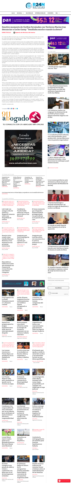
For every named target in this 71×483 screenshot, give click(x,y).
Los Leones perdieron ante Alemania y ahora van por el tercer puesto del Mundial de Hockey (58, 182)
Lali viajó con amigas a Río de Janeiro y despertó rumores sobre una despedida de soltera (8, 214)
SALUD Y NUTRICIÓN (37, 361)
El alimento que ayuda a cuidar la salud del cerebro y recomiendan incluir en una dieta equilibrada (38, 355)
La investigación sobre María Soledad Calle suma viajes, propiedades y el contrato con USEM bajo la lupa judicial (38, 383)
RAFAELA (19, 13)
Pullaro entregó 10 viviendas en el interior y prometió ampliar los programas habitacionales (38, 411)
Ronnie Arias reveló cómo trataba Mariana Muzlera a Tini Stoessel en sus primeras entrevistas (7, 241)
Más (57, 13)
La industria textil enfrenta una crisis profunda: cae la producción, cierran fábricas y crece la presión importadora (58, 137)
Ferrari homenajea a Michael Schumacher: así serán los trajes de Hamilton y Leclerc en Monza (58, 205)
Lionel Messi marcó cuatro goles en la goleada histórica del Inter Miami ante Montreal (8, 441)
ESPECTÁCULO (6, 32)
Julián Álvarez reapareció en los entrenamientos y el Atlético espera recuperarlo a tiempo (17, 182)
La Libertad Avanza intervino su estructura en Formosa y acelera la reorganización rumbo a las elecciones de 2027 (23, 413)
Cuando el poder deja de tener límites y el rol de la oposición (57, 227)
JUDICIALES (5, 420)
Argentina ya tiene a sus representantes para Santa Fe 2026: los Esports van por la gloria (6, 181)
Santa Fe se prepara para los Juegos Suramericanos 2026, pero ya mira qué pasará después (40, 181)
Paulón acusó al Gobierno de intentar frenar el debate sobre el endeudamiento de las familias (38, 468)
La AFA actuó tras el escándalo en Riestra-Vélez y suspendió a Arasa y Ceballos (23, 354)
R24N (49, 277)
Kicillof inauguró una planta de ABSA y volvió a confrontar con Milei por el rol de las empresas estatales (8, 470)
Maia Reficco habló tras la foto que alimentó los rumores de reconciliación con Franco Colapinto (8, 267)
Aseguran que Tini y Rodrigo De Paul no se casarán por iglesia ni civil (23, 239)
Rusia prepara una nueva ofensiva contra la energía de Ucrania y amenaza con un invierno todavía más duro (23, 328)
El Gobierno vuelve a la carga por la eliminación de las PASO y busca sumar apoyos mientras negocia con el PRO (58, 113)
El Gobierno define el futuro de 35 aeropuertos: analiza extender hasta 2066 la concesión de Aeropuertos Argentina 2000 (23, 470)
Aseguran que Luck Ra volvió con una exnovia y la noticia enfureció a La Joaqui (38, 240)
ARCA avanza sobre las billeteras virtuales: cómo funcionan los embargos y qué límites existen (58, 160)
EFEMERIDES (20, 442)
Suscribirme (58, 288)
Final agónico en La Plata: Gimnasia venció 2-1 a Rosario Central (8, 301)
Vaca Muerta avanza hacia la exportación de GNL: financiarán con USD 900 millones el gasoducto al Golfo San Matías (57, 89)
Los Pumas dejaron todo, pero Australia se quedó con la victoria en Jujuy (8, 380)
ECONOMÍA (50, 13)
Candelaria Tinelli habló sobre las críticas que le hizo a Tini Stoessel (23, 212)
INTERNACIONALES (40, 13)
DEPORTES (5, 186)
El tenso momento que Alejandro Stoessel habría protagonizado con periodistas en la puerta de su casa (38, 214)
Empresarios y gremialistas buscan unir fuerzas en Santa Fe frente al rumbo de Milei (58, 248)
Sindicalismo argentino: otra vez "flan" (57, 67)
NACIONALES (29, 13)
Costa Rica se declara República (21, 438)
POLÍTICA (38, 186)
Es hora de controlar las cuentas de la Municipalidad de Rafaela (22, 380)
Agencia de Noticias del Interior (25, 32)
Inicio (13, 13)
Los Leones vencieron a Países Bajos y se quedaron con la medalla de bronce (22, 192)
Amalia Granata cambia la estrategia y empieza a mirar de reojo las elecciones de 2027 (58, 270)
